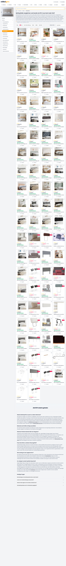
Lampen (51, 4)
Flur (31, 4)
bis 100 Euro (33, 469)
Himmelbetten (5, 42)
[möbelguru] (5, 2)
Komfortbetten (5, 36)
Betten (3, 20)
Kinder (41, 4)
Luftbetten (4, 49)
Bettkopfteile (5, 31)
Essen (20, 4)
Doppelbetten (5, 23)
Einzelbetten (5, 25)
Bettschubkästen (6, 40)
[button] (62, 2)
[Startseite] (16, 10)
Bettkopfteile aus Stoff (37, 423)
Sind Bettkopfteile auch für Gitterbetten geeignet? (27, 485)
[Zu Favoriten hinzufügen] (27, 29)
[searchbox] (40, 8)
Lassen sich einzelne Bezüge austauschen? (25, 479)
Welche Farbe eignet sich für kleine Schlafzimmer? (27, 482)
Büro (36, 4)
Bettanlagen (5, 47)
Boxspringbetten (6, 21)
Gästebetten (5, 34)
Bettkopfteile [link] (28, 10)
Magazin (63, 4)
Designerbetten (5, 43)
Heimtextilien (26, 4)
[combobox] (60, 25)
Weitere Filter (52, 25)
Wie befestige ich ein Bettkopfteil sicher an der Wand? (27, 477)
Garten (56, 4)
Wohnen (4, 4)
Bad (15, 4)
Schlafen (10, 4)
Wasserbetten (5, 45)
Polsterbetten (5, 27)
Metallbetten (5, 32)
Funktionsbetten (5, 29)
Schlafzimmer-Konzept (33, 422)
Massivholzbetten (6, 51)
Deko (46, 4)
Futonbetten (5, 38)
